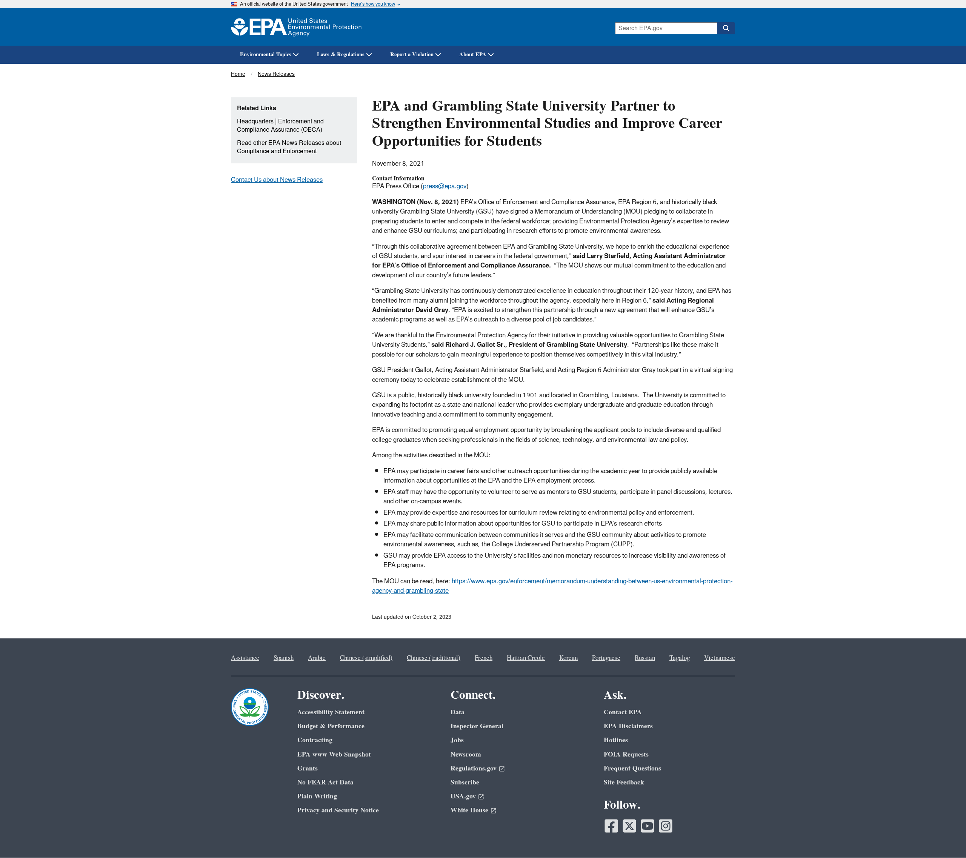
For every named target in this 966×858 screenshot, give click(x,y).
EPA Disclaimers (628, 726)
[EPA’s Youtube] (647, 825)
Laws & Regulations (341, 54)
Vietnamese (719, 658)
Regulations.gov (474, 768)
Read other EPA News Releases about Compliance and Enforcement (289, 147)
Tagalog (679, 658)
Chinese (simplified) (366, 658)
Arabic (317, 658)
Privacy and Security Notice (338, 810)
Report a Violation (412, 54)
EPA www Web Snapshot (334, 754)
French (483, 658)
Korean (568, 658)
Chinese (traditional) (433, 658)
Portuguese (606, 658)
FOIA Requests (626, 754)
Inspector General (477, 726)
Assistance (245, 658)
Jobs (457, 740)
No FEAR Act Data (325, 782)
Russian (645, 658)
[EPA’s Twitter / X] (629, 825)
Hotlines (616, 740)
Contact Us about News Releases (277, 180)
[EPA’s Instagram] (665, 825)
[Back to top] (945, 837)
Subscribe (465, 782)
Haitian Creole (526, 658)
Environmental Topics (265, 54)
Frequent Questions (632, 768)
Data (458, 712)
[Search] (726, 28)
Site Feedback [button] (624, 782)
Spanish (284, 658)
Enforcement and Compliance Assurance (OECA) (280, 126)
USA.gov (463, 796)
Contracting (314, 740)
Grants (307, 768)
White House (469, 810)
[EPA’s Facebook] (611, 825)
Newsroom (466, 754)
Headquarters (255, 121)
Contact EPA (623, 712)
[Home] (296, 27)
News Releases (276, 74)
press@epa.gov (444, 186)
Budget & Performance (331, 726)
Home (238, 74)
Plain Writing (317, 796)
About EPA (472, 54)
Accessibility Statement (331, 712)
